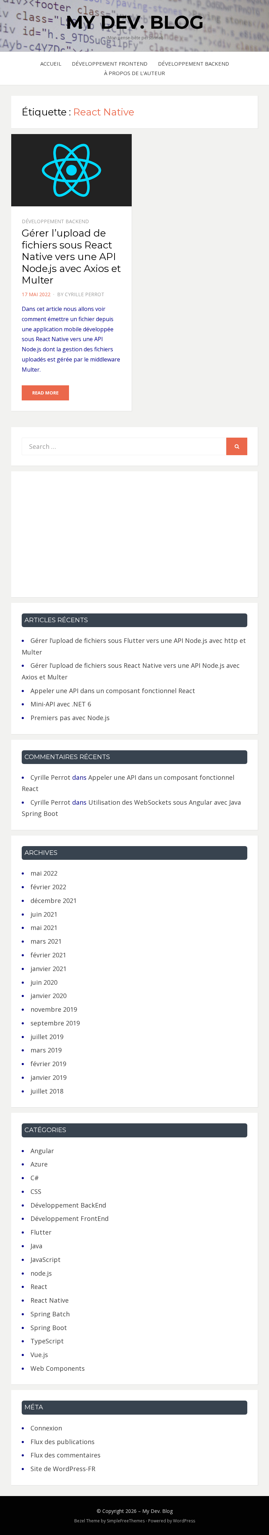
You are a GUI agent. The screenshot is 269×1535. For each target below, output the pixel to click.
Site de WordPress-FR (62, 1468)
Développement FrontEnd (109, 63)
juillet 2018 (46, 1091)
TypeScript (47, 1341)
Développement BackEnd (193, 63)
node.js (41, 1273)
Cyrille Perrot (84, 294)
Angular (42, 1151)
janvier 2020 (48, 995)
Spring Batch (50, 1314)
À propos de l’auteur (134, 73)
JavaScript (45, 1259)
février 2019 (48, 1063)
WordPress (184, 1521)
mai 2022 (43, 873)
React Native (49, 1300)
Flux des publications (62, 1441)
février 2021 (48, 955)
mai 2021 (43, 927)
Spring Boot (48, 1327)
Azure (39, 1164)
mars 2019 (46, 1050)
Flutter (40, 1232)
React (38, 1286)
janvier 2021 (48, 968)
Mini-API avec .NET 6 (60, 704)
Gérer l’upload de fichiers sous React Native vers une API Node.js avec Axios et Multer (71, 256)
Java (36, 1246)
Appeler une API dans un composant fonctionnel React (112, 690)
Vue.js (39, 1354)
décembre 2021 (53, 900)
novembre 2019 (53, 1009)
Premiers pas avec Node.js (70, 717)
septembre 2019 (55, 1023)
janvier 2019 (48, 1077)
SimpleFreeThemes (126, 1521)
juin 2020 (43, 982)
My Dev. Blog (135, 22)
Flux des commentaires (65, 1455)
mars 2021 (46, 941)
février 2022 (48, 887)
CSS (35, 1191)
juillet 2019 (46, 1036)
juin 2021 (43, 914)
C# (34, 1178)
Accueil (50, 63)
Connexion (46, 1428)
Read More (45, 393)
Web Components (57, 1368)
